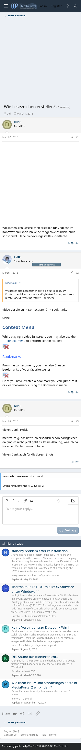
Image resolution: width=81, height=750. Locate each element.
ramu (14, 645)
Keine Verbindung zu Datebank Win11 (41, 627)
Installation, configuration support (41, 575)
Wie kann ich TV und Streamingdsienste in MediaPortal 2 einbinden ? (44, 685)
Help (43, 734)
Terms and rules (28, 734)
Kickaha (15, 671)
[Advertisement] (40, 61)
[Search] (75, 6)
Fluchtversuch (19, 616)
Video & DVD (29, 671)
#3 (77, 421)
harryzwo (16, 575)
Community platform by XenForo (35, 746)
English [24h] (11, 731)
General (27, 698)
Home (52, 734)
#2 (77, 272)
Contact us (10, 734)
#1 (77, 137)
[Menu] (6, 6)
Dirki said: (11, 283)
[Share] (71, 137)
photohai (16, 698)
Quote (74, 243)
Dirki (9, 113)
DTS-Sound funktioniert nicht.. (34, 656)
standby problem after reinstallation (39, 551)
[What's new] (67, 6)
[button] (7, 501)
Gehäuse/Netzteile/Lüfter (42, 616)
